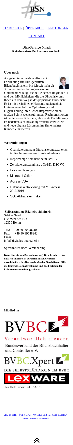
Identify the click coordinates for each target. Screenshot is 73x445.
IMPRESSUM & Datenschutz (36, 418)
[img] (36, 10)
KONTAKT (37, 36)
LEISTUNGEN (58, 28)
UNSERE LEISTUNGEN (44, 415)
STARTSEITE (12, 28)
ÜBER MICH (35, 28)
